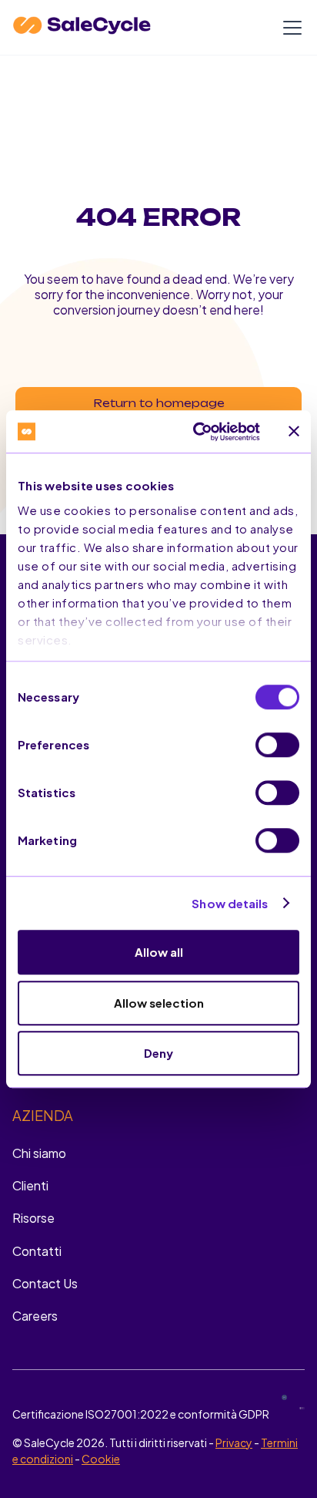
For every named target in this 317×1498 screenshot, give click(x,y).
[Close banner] (294, 431)
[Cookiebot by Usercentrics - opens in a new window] (196, 432)
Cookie (101, 1459)
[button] (289, 27)
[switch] (277, 744)
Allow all (159, 951)
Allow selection (159, 1002)
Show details (230, 903)
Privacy (233, 1442)
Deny (158, 1052)
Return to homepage (159, 402)
